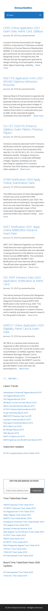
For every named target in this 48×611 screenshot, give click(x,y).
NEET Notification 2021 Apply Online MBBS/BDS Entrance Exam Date (21, 230)
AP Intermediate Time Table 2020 (18, 555)
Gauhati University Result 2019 (17, 419)
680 (10, 378)
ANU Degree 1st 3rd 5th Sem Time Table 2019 (23, 532)
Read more (38, 115)
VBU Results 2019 (11, 433)
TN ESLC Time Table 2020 (14, 549)
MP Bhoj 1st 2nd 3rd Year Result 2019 (20, 402)
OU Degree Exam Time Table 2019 (18, 511)
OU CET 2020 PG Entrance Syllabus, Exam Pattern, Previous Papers (23, 129)
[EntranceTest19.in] (24, 7)
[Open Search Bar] (40, 15)
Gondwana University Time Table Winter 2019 (23, 521)
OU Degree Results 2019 (14, 395)
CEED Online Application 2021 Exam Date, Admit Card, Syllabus (23, 29)
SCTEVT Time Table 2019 (14, 535)
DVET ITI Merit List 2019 (14, 436)
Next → (15, 378)
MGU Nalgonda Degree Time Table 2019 (21, 545)
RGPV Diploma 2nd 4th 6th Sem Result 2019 (22, 440)
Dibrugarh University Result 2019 (18, 423)
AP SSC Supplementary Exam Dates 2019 (21, 453)
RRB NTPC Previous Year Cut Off (17, 416)
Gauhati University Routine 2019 (17, 528)
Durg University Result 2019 (15, 412)
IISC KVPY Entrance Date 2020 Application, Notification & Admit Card (23, 281)
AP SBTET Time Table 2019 (15, 542)
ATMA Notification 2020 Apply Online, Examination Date (21, 181)
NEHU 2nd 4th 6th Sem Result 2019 (18, 406)
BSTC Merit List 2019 (12, 426)
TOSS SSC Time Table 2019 (15, 552)
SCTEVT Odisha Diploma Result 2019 (19, 409)
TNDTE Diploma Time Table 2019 (18, 504)
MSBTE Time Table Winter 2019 (17, 518)
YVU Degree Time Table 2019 (16, 525)
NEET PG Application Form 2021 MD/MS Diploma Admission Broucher (23, 81)
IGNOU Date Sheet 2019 (13, 538)
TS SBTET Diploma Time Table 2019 (19, 508)
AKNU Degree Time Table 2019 (17, 515)
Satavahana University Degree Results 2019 (22, 392)
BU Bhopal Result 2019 (13, 429)
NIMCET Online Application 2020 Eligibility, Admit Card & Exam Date (23, 328)
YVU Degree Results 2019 (14, 399)
